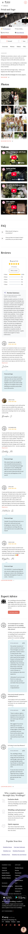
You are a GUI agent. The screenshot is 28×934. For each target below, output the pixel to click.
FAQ (24, 46)
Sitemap (7, 921)
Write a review (14, 270)
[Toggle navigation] (3, 2)
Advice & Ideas (18, 886)
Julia (5, 366)
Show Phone (5, 32)
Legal (18, 921)
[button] (14, 232)
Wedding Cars (7, 851)
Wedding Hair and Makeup (19, 854)
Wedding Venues (7, 847)
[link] (2, 925)
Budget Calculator (6, 875)
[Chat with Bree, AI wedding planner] (23, 929)
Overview (5, 46)
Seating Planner (6, 872)
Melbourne (5, 5)
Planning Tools (6, 864)
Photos (12, 46)
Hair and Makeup (19, 880)
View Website (20, 32)
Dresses (17, 870)
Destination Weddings (7, 886)
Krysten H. (8, 559)
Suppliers (17, 864)
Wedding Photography (19, 851)
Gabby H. (7, 451)
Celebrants (17, 875)
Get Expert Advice (13, 612)
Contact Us (18, 891)
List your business (7, 911)
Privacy (13, 921)
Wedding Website (6, 877)
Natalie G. (8, 511)
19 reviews (7, 29)
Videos (19, 46)
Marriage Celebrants (19, 847)
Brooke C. (7, 416)
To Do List (4, 867)
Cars (16, 877)
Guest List (4, 870)
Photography (18, 872)
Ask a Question (18, 888)
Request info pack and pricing (14, 37)
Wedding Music (6, 854)
